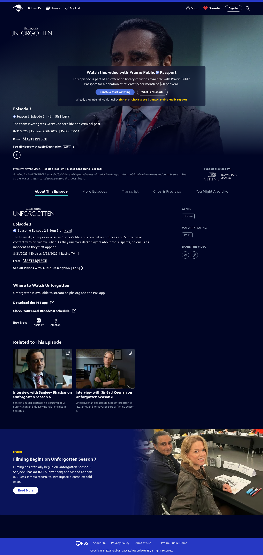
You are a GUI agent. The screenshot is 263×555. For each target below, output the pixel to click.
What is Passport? (152, 92)
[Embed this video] (185, 255)
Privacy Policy (120, 543)
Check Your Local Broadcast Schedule (41, 311)
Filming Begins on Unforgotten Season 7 (54, 459)
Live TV (36, 8)
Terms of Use (142, 543)
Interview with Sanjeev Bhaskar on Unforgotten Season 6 (42, 394)
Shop (194, 8)
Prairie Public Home (174, 543)
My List (75, 8)
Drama (188, 216)
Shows (55, 8)
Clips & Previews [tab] (167, 191)
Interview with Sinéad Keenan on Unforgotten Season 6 (104, 394)
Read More (25, 490)
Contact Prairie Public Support (168, 99)
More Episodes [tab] (94, 191)
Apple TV (39, 322)
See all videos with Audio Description (40, 147)
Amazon (56, 323)
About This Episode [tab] (51, 191)
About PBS (99, 543)
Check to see (139, 99)
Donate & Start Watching (115, 92)
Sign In (233, 8)
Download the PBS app (30, 303)
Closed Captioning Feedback (84, 169)
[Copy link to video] (194, 255)
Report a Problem (53, 169)
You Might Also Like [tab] (212, 191)
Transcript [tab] (130, 191)
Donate (214, 8)
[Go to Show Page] (137, 31)
